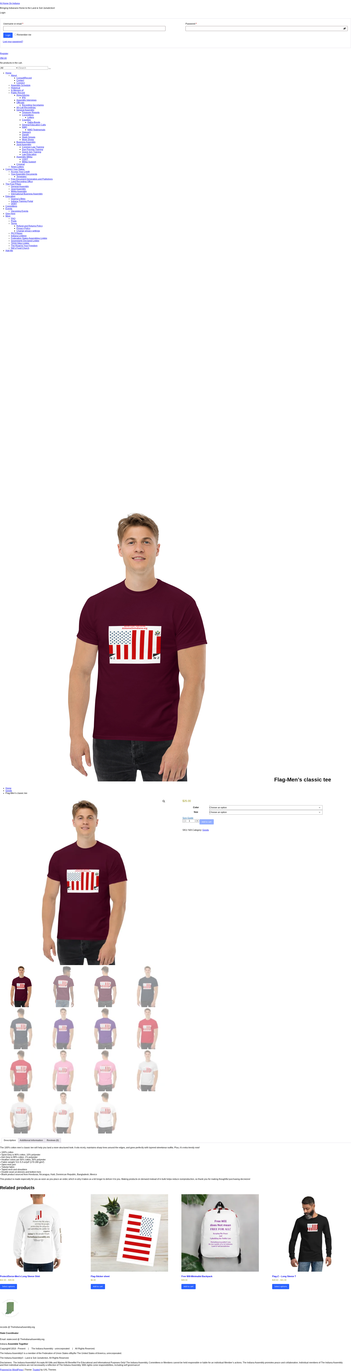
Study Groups (28, 137)
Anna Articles (22, 95)
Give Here (10, 213)
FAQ (13, 218)
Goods (8, 791)
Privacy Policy (23, 228)
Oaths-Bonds (33, 122)
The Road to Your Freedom (24, 245)
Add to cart (207, 821)
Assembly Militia (24, 157)
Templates (21, 176)
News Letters (17, 167)
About (14, 75)
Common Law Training (33, 147)
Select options (8, 1286)
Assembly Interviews (26, 100)
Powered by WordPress (11, 1370)
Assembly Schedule (20, 85)
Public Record (18, 93)
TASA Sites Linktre (20, 243)
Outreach (26, 132)
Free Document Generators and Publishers (32, 179)
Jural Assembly (23, 144)
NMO (24, 127)
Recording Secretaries (33, 105)
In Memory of (17, 90)
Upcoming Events (19, 211)
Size (196, 812)
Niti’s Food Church (20, 248)
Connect (20, 83)
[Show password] (344, 28)
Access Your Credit (20, 171)
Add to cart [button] (98, 1286)
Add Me (9, 250)
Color (196, 807)
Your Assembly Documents (24, 174)
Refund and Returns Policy (29, 226)
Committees (28, 115)
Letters (30, 117)
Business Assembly (26, 142)
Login (7, 35)
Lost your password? (13, 41)
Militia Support (29, 162)
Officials (20, 102)
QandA (25, 134)
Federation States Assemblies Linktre (29, 238)
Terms (14, 223)
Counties (26, 120)
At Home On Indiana (10, 3)
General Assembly (25, 110)
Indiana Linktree (19, 236)
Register (4, 53)
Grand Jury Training (31, 152)
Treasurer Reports (30, 112)
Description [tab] (10, 1140)
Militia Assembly (19, 191)
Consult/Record (24, 78)
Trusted (36, 1370)
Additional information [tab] (31, 1140)
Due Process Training (32, 149)
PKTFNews (16, 233)
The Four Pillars (13, 184)
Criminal (20, 164)
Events (8, 208)
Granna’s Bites (18, 199)
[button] (163, 801)
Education (10, 196)
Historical (15, 88)
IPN (24, 97)
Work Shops (28, 139)
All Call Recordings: (26, 107)
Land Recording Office (22, 181)
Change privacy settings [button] (28, 231)
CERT (25, 159)
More (7, 216)
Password (196, 23)
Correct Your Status (14, 169)
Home (8, 73)
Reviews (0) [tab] (53, 1140)
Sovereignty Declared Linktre (25, 241)
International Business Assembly (27, 194)
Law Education (29, 154)
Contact (20, 80)
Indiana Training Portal (22, 201)
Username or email (17, 23)
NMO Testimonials (36, 130)
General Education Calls (34, 125)
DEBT (14, 204)
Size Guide (187, 818)
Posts (13, 221)
